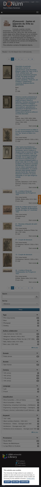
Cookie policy (31, 478)
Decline (15, 482)
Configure (24, 482)
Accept (7, 482)
